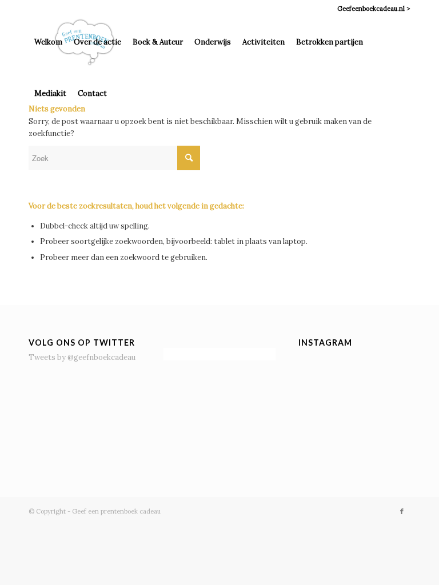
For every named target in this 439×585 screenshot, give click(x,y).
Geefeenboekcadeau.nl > (373, 9)
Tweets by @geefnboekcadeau (82, 357)
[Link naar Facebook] (401, 511)
